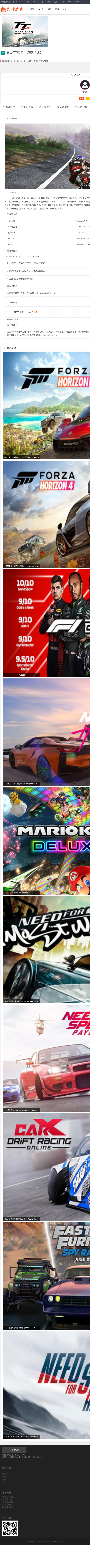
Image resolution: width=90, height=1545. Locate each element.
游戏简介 (10, 107)
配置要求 (28, 107)
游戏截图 (64, 107)
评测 (57, 9)
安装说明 (46, 107)
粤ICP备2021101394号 (56, 1542)
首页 (28, 2)
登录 (81, 99)
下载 (42, 2)
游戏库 (40, 9)
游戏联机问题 (9, 1504)
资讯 (35, 2)
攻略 (48, 2)
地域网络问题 (9, 1507)
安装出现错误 (9, 1499)
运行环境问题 (9, 1497)
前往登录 (33, 312)
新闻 (49, 9)
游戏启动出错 (9, 1502)
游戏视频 (82, 107)
